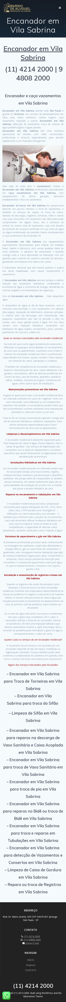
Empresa (30, 965)
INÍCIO (30, 959)
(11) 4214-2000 (31, 936)
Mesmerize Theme (33, 996)
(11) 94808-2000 (32, 939)
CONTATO (30, 970)
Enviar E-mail (32, 943)
